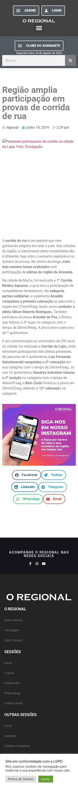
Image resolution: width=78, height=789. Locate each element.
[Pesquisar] (70, 60)
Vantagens (11, 630)
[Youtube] (43, 563)
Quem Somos (13, 620)
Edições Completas (17, 746)
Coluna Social (13, 703)
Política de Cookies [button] (21, 779)
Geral (7, 663)
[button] (39, 28)
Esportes (10, 736)
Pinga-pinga (12, 693)
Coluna (9, 673)
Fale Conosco (13, 640)
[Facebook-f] (30, 563)
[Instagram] (37, 563)
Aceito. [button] (45, 779)
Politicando (12, 683)
